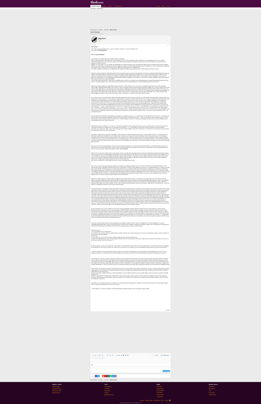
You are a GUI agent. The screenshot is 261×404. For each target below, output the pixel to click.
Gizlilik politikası (156, 400)
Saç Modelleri (107, 388)
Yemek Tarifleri (107, 390)
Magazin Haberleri (160, 390)
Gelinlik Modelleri (160, 388)
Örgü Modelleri (160, 392)
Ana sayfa (166, 400)
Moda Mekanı (159, 386)
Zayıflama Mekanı (212, 394)
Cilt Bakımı (106, 392)
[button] (110, 6)
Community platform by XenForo (130, 402)
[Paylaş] (167, 45)
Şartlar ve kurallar (148, 400)
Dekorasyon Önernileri (56, 388)
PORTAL (104, 6)
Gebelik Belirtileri (107, 386)
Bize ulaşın (142, 400)
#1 (169, 45)
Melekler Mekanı (95, 6)
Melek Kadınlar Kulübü (56, 390)
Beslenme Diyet (212, 388)
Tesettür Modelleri (160, 394)
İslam (210, 390)
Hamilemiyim (118, 6)
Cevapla (168, 310)
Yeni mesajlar (93, 8)
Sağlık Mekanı (211, 386)
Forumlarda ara (100, 8)
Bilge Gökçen (94, 34)
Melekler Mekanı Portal (109, 394)
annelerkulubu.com (56, 392)
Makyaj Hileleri (212, 392)
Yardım (162, 400)
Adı (92, 364)
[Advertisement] (130, 19)
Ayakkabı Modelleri (56, 386)
